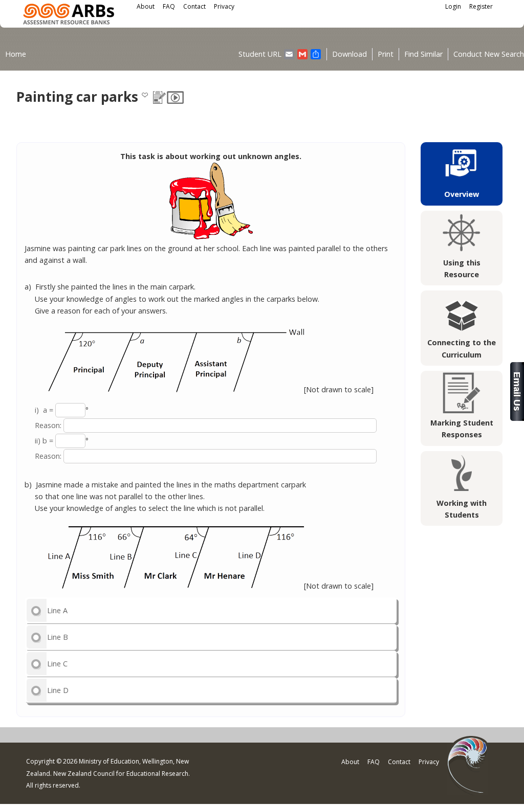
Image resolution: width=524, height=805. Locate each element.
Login (453, 6)
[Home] (68, 16)
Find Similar (423, 54)
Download (349, 54)
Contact (194, 6)
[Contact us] (517, 418)
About (146, 6)
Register (481, 6)
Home (15, 54)
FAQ (169, 6)
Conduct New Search (488, 54)
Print (386, 54)
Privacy (224, 6)
